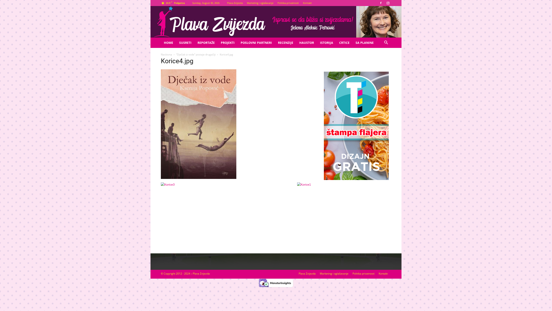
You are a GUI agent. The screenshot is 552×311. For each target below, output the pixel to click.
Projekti (228, 43)
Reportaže (206, 43)
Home (168, 43)
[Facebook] (381, 3)
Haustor (306, 43)
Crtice (344, 43)
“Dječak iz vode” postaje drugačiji (196, 54)
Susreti (185, 43)
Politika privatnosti (288, 3)
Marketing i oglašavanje (260, 3)
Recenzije (285, 43)
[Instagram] (388, 3)
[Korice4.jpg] (198, 178)
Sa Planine (365, 43)
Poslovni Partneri (256, 43)
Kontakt (307, 3)
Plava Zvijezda (235, 3)
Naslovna (166, 54)
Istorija (326, 43)
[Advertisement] (356, 216)
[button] (386, 43)
